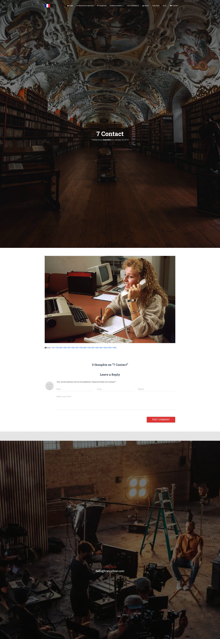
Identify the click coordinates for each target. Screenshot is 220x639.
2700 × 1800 (112, 348)
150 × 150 (54, 348)
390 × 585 (95, 348)
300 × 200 (62, 348)
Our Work (156, 6)
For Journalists (133, 6)
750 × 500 (70, 348)
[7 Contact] (110, 299)
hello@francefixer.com (110, 571)
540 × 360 (103, 348)
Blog (164, 6)
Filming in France (116, 6)
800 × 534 (87, 348)
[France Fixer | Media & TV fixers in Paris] (47, 6)
